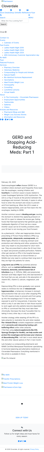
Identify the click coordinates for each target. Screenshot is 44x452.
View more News (23, 177)
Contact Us (4, 38)
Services (3, 65)
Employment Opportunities (14, 100)
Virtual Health (9, 92)
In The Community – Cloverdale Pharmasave (21, 97)
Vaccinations (9, 80)
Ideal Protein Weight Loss (14, 82)
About (2, 95)
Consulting (8, 87)
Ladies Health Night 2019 (14, 48)
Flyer (2, 60)
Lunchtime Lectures (11, 90)
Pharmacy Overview (12, 67)
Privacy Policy (34, 449)
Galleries (7, 105)
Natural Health (9, 75)
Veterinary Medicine (11, 70)
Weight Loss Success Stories (15, 114)
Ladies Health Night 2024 (14, 50)
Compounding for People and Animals (19, 72)
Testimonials (9, 102)
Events (2, 40)
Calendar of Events (11, 43)
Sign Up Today (22, 417)
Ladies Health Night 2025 (14, 53)
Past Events (4, 45)
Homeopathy (9, 85)
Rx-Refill (3, 57)
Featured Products (7, 62)
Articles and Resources (9, 110)
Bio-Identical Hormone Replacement (18, 77)
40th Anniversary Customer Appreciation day (21, 55)
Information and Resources (14, 117)
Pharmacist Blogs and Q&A (14, 112)
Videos (6, 107)
